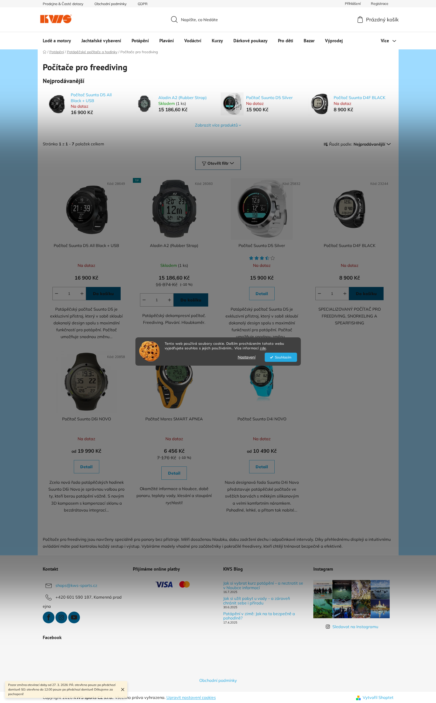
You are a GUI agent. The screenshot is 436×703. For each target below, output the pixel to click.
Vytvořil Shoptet (378, 697)
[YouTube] (74, 617)
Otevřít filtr (218, 163)
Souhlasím (283, 357)
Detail (262, 293)
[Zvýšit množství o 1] (82, 293)
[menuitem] (57, 40)
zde (263, 348)
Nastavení (247, 357)
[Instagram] (61, 617)
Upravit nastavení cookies (191, 697)
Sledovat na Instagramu (355, 626)
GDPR (143, 4)
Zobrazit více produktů (216, 125)
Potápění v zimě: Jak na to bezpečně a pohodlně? (259, 616)
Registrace (379, 3)
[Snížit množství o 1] (56, 293)
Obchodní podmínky (110, 4)
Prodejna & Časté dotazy (63, 4)
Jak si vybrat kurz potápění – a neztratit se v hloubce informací (263, 585)
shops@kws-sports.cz (76, 585)
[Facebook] (48, 617)
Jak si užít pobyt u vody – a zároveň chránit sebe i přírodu (256, 600)
